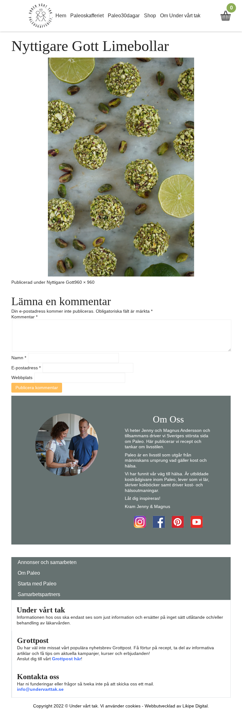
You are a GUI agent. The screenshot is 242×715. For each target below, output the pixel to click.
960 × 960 (84, 282)
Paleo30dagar (124, 15)
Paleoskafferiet (87, 15)
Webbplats (21, 377)
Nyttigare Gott (60, 282)
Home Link (40, 15)
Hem (60, 15)
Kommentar (24, 316)
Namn (18, 357)
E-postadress (26, 367)
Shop (150, 15)
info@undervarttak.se (40, 689)
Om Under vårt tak (180, 15)
